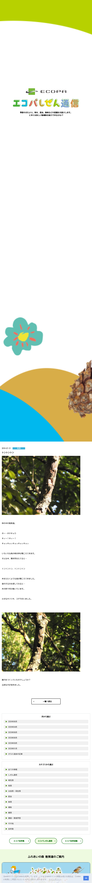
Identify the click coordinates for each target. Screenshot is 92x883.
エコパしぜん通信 (45, 841)
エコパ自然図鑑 (71, 841)
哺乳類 (9, 780)
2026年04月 (11, 727)
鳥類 (8, 786)
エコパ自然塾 (19, 841)
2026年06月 (11, 721)
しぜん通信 (11, 775)
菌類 (8, 813)
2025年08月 (11, 732)
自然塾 (9, 829)
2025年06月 (11, 738)
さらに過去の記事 (14, 754)
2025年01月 (11, 748)
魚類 (8, 802)
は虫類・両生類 (13, 791)
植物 (8, 807)
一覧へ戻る (47, 701)
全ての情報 (11, 769)
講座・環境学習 (13, 818)
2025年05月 (11, 743)
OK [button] (86, 878)
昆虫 (8, 796)
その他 (9, 823)
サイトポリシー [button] (55, 879)
